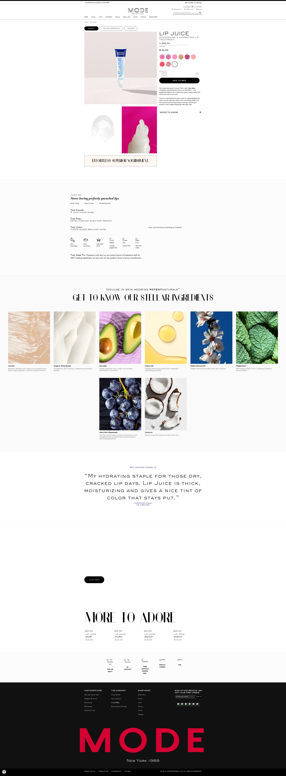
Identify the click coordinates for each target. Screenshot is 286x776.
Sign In (199, 9)
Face (140, 699)
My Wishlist (188, 9)
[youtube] (194, 704)
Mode (115, 703)
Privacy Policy (89, 771)
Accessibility (116, 771)
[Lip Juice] (99, 631)
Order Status (90, 699)
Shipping (88, 703)
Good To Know (169, 112)
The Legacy (116, 699)
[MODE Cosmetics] (138, 7)
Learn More (94, 580)
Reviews (131, 28)
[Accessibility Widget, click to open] (4, 771)
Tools (140, 714)
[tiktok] (186, 704)
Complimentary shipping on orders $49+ (97, 3)
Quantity (163, 71)
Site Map (128, 771)
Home (86, 22)
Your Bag (186, 7)
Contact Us (89, 710)
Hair (140, 710)
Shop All (142, 695)
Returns (88, 706)
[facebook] (190, 704)
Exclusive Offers (119, 706)
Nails (140, 706)
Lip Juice (91, 634)
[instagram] (178, 704)
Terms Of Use (103, 771)
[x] (182, 704)
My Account (176, 9)
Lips (140, 703)
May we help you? (91, 695)
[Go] (200, 12)
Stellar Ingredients (111, 28)
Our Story (116, 695)
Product (91, 28)
